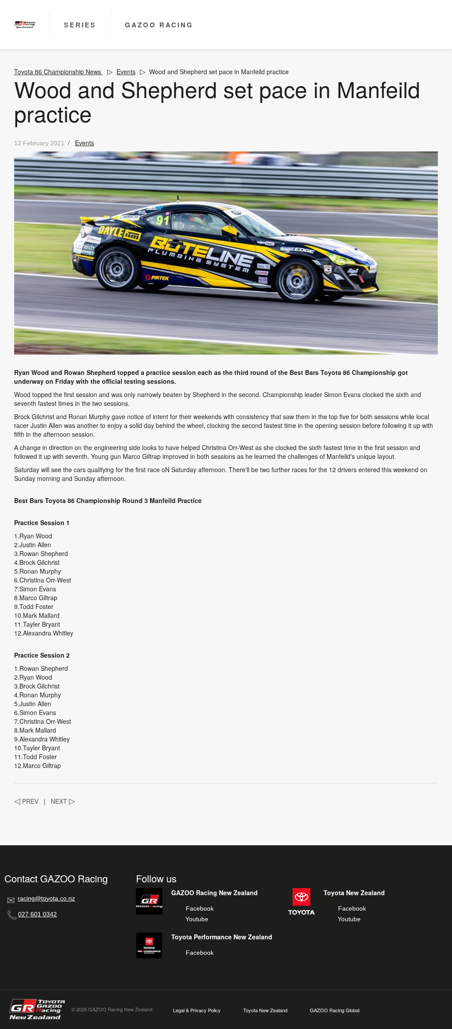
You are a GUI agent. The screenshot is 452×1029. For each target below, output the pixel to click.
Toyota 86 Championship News (58, 71)
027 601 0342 (37, 914)
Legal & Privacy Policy (197, 1010)
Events (126, 71)
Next (63, 801)
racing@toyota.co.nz (46, 898)
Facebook (200, 908)
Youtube (196, 919)
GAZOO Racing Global (334, 1010)
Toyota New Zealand (265, 1010)
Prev (26, 801)
